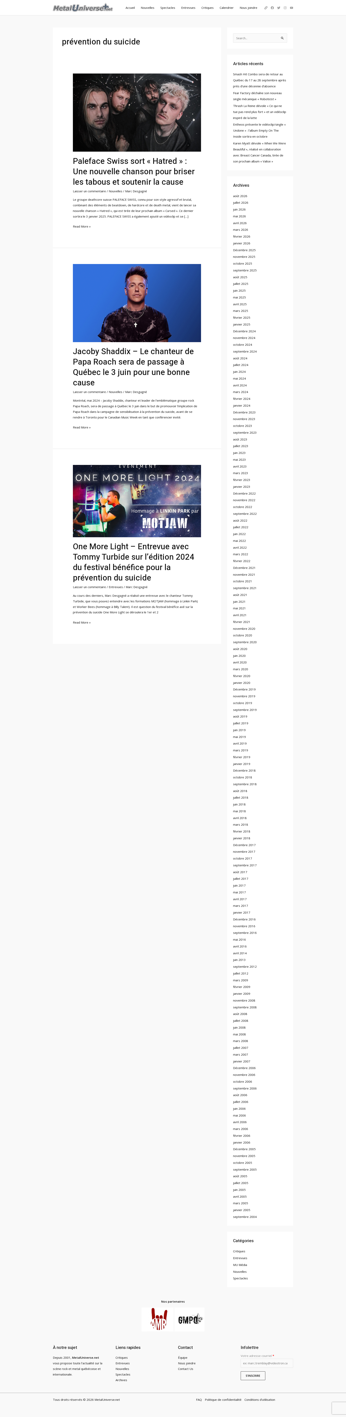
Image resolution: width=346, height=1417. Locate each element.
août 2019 (240, 716)
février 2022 (241, 561)
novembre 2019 (244, 696)
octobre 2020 (242, 635)
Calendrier (227, 8)
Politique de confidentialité (223, 1400)
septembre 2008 (245, 1007)
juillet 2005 (240, 1183)
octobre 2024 (242, 345)
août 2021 (240, 595)
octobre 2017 (242, 858)
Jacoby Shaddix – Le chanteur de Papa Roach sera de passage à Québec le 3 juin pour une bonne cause (133, 367)
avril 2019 (240, 743)
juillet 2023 (240, 446)
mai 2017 (239, 892)
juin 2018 (239, 804)
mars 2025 (240, 311)
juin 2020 (239, 656)
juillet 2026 (240, 203)
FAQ (199, 1400)
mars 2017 (240, 906)
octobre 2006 (242, 1081)
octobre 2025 (242, 263)
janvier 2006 (241, 1142)
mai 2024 (239, 378)
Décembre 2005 (244, 1149)
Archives (121, 1380)
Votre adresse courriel (257, 1356)
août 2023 (240, 439)
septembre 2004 (245, 1217)
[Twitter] (278, 7)
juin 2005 (239, 1190)
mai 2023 (239, 460)
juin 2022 (239, 534)
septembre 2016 (245, 933)
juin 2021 (239, 602)
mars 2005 (240, 1203)
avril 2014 (240, 953)
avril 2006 (240, 1122)
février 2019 (241, 757)
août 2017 (240, 872)
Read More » (82, 226)
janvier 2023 (241, 487)
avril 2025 (240, 304)
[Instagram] (285, 7)
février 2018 (241, 831)
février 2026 (241, 236)
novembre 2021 (244, 574)
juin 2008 (239, 1027)
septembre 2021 (245, 588)
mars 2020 (240, 669)
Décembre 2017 (244, 845)
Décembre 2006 (244, 1068)
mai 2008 (239, 1034)
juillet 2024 (240, 365)
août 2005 (240, 1176)
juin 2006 (239, 1109)
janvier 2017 (241, 912)
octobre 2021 (242, 581)
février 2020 (241, 676)
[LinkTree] (266, 7)
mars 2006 (240, 1129)
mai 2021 (239, 608)
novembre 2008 (244, 1000)
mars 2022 (240, 554)
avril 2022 (240, 547)
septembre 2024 (245, 351)
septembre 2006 (245, 1088)
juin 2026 (239, 209)
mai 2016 (239, 939)
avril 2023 (240, 466)
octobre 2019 (242, 703)
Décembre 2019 (244, 689)
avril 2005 (240, 1196)
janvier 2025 (241, 324)
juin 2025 (239, 290)
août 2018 (240, 791)
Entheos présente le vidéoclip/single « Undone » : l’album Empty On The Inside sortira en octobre (259, 130)
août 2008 (240, 1014)
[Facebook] (272, 7)
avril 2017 (240, 899)
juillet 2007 (240, 1048)
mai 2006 (239, 1115)
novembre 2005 (244, 1156)
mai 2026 (239, 216)
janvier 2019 (241, 764)
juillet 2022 (240, 527)
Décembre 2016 (244, 919)
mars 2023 (240, 473)
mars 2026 (240, 230)
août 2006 (240, 1095)
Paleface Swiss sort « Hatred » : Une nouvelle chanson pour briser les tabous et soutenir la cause (134, 171)
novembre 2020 (244, 629)
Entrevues (188, 8)
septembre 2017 (245, 865)
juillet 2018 (240, 797)
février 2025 (241, 317)
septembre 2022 (245, 514)
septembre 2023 (245, 432)
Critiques (207, 8)
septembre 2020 (245, 642)
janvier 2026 (241, 243)
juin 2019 (239, 730)
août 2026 (240, 196)
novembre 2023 (244, 419)
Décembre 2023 (244, 412)
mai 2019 (239, 737)
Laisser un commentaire (89, 191)
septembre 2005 (245, 1169)
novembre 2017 (244, 852)
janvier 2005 (241, 1210)
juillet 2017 (240, 879)
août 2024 (240, 358)
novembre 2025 (244, 257)
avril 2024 (240, 385)
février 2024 (241, 399)
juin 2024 (239, 372)
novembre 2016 (244, 926)
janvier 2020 (241, 683)
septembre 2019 (245, 710)
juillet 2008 (240, 1021)
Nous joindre (248, 8)
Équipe (182, 1358)
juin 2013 (239, 960)
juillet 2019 (240, 723)
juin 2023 (239, 453)
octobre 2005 (242, 1163)
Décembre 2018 (244, 770)
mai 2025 (239, 297)
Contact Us (185, 1369)
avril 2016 (240, 946)
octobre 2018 (242, 777)
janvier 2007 (241, 1061)
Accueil (130, 8)
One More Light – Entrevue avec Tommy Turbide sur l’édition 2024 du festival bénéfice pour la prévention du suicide (133, 562)
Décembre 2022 (244, 493)
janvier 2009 (241, 994)
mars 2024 (240, 392)
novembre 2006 (244, 1075)
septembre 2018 (245, 784)
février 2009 (241, 987)
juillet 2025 (240, 284)
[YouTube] (291, 7)
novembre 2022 (244, 500)
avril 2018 (240, 818)
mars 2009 (240, 980)
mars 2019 (240, 750)
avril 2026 (240, 223)
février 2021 (241, 622)
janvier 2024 (241, 405)
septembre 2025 (245, 270)
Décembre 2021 (244, 568)
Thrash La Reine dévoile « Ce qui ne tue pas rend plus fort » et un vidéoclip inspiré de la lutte (259, 112)
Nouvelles (147, 8)
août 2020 (240, 649)
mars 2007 (240, 1054)
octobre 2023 (242, 426)
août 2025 (240, 277)
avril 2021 (240, 615)
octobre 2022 (242, 507)
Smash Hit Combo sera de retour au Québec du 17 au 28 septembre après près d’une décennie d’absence (259, 80)
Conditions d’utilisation (259, 1400)
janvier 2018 (241, 838)
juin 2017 (239, 885)
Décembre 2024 (244, 331)
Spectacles (167, 8)
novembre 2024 (244, 338)
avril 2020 (240, 662)
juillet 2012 (240, 973)
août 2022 (240, 520)
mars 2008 (240, 1041)
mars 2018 (240, 824)
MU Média (240, 1265)
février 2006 (241, 1136)
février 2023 (241, 480)
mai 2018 (239, 811)
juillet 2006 (240, 1102)
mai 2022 (239, 541)
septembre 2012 (245, 966)
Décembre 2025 (244, 250)
